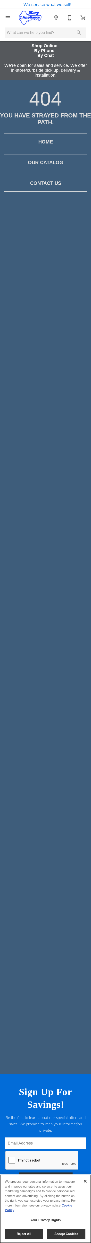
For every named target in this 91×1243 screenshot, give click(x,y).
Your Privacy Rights (45, 1220)
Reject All (24, 1234)
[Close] (85, 1181)
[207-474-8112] (69, 18)
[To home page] (30, 17)
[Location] (56, 18)
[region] (45, 1208)
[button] (8, 18)
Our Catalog (45, 162)
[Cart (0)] (83, 18)
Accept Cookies (66, 1234)
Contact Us (45, 183)
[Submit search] (79, 32)
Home (45, 141)
